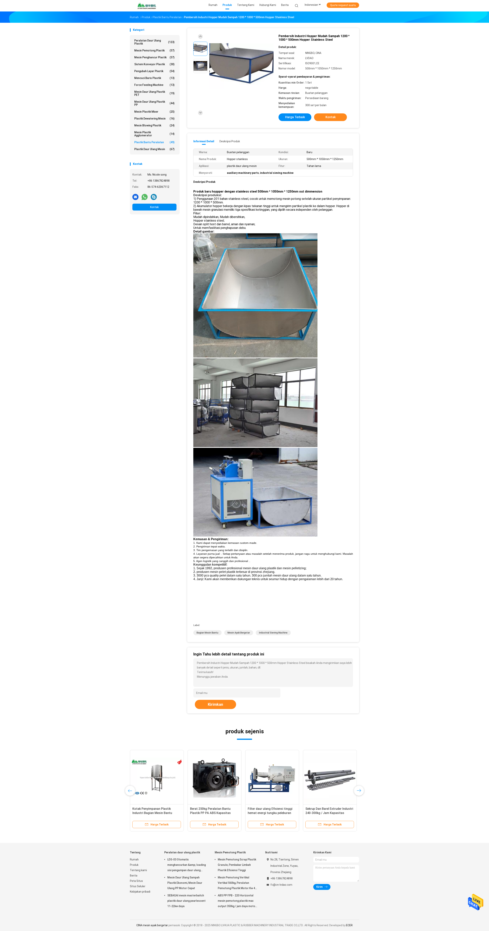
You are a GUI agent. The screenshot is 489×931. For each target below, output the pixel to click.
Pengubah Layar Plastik (154, 71)
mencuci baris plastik (154, 78)
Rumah (134, 859)
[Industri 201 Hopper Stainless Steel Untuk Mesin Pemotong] (157, 777)
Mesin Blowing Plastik (154, 125)
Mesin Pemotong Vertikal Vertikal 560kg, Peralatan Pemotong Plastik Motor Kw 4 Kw (236, 883)
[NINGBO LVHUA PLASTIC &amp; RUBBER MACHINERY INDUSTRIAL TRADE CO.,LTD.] (147, 5)
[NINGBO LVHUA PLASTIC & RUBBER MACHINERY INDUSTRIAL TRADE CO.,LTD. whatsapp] (145, 197)
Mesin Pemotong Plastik (154, 50)
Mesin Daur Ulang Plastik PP (154, 103)
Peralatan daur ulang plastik (154, 42)
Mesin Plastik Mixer (154, 111)
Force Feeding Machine (154, 84)
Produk (134, 864)
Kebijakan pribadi (140, 891)
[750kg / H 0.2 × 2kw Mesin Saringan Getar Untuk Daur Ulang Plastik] (214, 777)
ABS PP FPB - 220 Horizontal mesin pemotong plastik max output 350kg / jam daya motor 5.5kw (237, 901)
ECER (349, 925)
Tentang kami (138, 870)
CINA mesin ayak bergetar (152, 925)
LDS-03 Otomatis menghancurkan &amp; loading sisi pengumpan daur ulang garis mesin (186, 865)
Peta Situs (136, 880)
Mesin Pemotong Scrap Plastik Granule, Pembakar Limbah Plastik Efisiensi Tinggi (237, 865)
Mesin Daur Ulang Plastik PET (154, 93)
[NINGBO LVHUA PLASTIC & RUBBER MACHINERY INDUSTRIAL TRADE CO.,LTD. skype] (154, 197)
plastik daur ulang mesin (154, 149)
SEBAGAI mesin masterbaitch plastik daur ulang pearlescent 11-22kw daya (186, 901)
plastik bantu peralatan (154, 142)
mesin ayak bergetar (238, 632)
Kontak (154, 207)
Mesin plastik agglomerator (154, 134)
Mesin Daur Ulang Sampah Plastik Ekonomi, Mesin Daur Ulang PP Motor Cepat (184, 883)
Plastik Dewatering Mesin (154, 118)
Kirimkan (215, 704)
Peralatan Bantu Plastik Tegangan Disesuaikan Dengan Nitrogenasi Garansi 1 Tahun (272, 813)
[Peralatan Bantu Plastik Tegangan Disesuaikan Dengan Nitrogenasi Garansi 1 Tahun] (272, 777)
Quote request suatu (343, 5)
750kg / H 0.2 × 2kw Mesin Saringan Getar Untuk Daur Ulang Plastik (213, 813)
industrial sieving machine (273, 632)
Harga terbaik (295, 117)
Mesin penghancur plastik (154, 57)
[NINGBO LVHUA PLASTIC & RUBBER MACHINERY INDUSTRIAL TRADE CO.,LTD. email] (135, 197)
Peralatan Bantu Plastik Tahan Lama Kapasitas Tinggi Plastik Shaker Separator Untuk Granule (328, 813)
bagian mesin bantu (207, 632)
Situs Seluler (137, 886)
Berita (133, 875)
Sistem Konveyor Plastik (154, 64)
